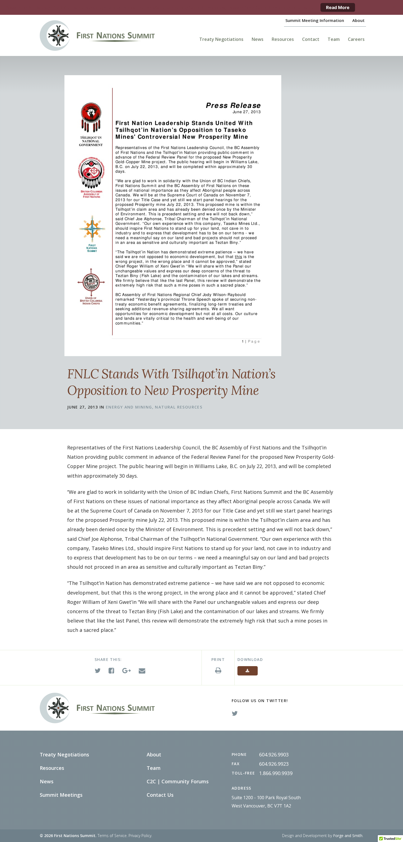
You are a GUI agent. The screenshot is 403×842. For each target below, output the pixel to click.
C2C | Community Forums (178, 781)
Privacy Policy (140, 835)
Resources (283, 39)
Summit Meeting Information (314, 20)
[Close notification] (394, 7)
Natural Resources (178, 407)
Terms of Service (112, 835)
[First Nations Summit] (105, 35)
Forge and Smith (347, 835)
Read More (338, 7)
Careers (356, 39)
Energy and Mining (129, 407)
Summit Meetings (61, 795)
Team (334, 39)
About (358, 20)
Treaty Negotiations (221, 39)
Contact (310, 39)
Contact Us (160, 795)
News (257, 39)
